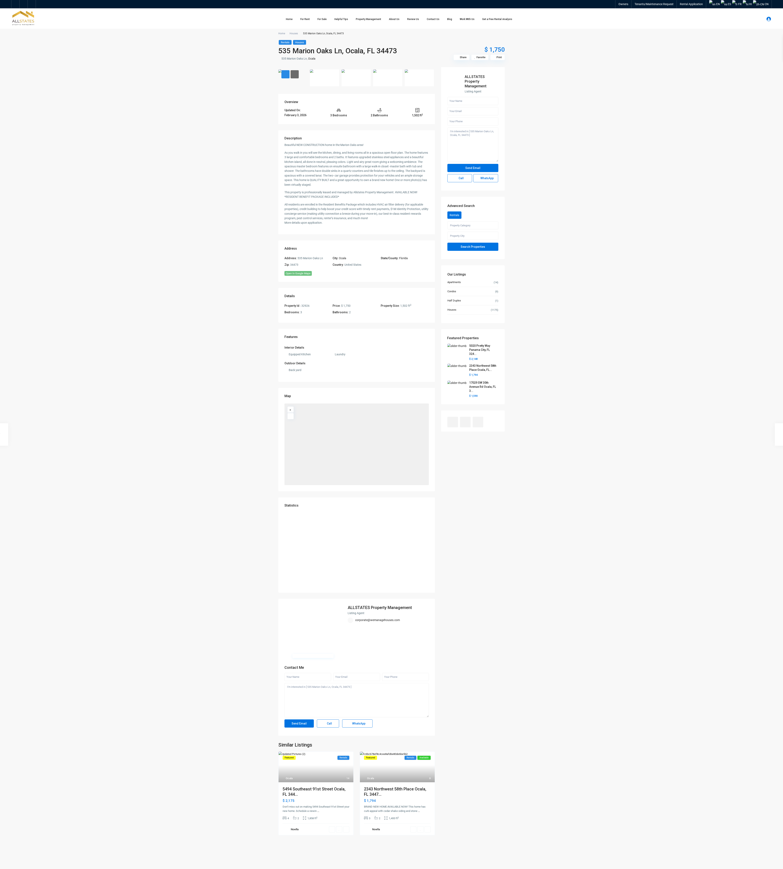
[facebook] (15, 4)
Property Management (368, 19)
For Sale (322, 19)
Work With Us (467, 19)
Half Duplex (454, 300)
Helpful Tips (341, 19)
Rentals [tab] (454, 215)
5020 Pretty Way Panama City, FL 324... (479, 350)
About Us (394, 19)
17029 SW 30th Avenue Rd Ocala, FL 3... (482, 386)
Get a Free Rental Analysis (497, 19)
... (318, 810)
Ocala (311, 58)
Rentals (285, 42)
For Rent (305, 19)
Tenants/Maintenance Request (654, 4)
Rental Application (691, 4)
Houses (294, 33)
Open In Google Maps (298, 273)
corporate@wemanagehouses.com (377, 620)
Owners (623, 4)
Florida (403, 258)
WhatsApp (358, 723)
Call (329, 723)
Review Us (413, 19)
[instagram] (32, 4)
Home (289, 19)
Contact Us (433, 19)
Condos (451, 291)
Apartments (454, 282)
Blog (449, 19)
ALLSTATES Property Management (380, 607)
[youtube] (24, 4)
